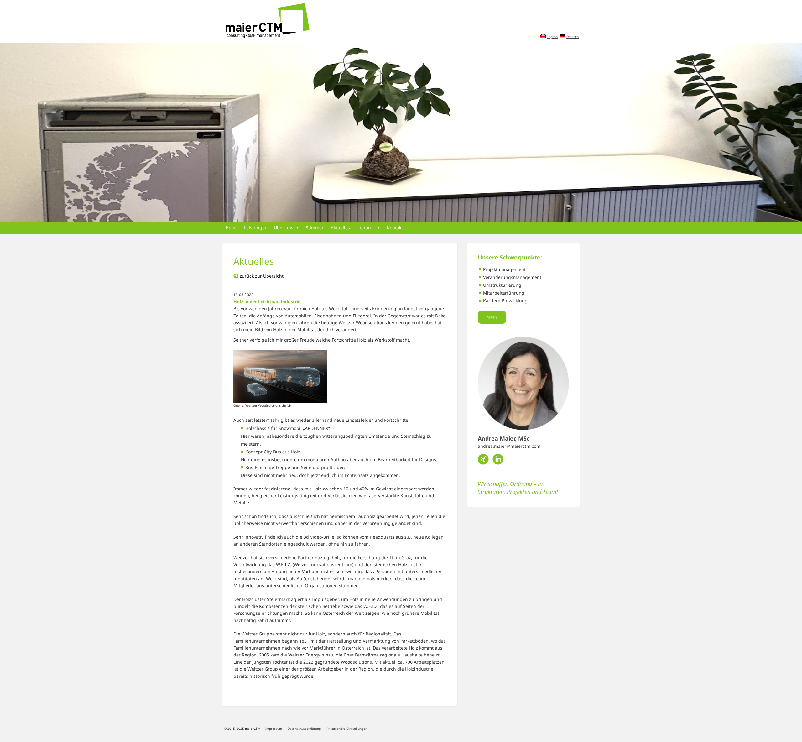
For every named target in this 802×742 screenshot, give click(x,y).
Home (232, 228)
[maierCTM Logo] (266, 21)
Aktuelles (340, 228)
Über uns (283, 228)
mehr (491, 317)
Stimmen (315, 228)
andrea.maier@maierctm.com (509, 446)
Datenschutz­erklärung (304, 728)
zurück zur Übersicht (262, 276)
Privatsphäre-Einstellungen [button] (346, 728)
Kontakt (395, 228)
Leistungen (256, 228)
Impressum (273, 728)
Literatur (365, 228)
